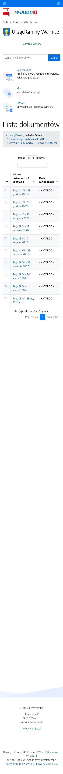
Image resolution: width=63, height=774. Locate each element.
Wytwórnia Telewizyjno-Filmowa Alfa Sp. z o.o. (31, 763)
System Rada (24, 69)
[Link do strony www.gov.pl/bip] (8, 12)
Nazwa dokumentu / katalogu (21, 178)
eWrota (21, 103)
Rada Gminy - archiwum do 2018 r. (28, 139)
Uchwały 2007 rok (47, 142)
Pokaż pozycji (31, 157)
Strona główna (13, 135)
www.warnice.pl (32, 728)
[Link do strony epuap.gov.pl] (25, 12)
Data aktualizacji (46, 180)
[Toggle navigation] (58, 3)
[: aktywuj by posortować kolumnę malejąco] (6, 178)
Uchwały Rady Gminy (21, 142)
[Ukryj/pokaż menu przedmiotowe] (5, 3)
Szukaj (54, 57)
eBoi (19, 88)
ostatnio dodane (32, 43)
